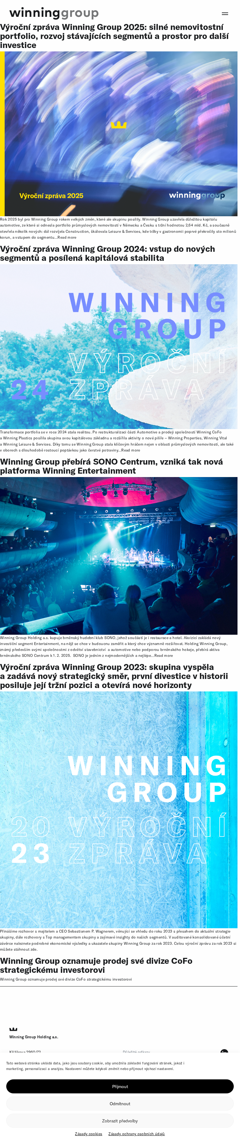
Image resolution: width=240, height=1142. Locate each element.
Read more (67, 237)
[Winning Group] (53, 13)
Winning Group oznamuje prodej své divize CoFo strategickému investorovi (96, 965)
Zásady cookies (88, 1133)
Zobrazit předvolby (120, 1121)
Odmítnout (120, 1103)
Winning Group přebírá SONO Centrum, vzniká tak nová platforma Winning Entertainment (111, 466)
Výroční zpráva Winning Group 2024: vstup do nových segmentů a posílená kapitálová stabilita (107, 253)
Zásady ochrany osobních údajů (136, 1133)
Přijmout (120, 1086)
